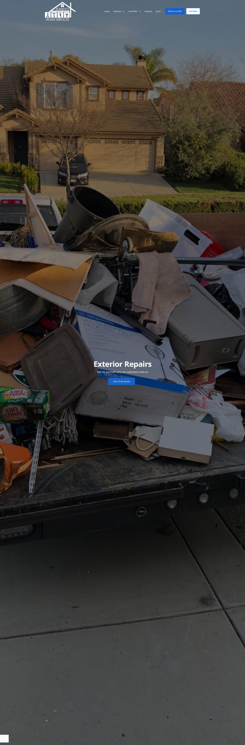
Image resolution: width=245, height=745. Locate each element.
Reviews (148, 11)
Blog (158, 11)
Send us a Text (175, 11)
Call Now (193, 11)
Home (107, 11)
